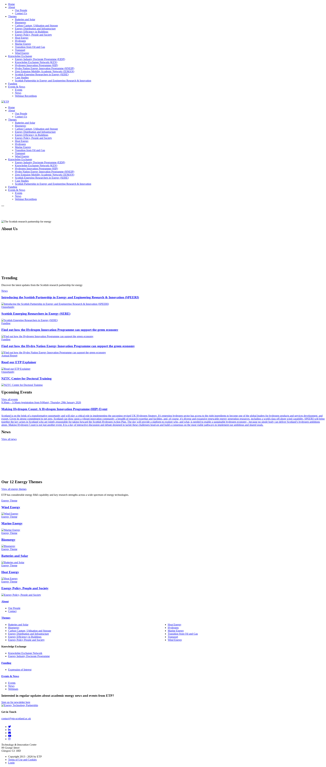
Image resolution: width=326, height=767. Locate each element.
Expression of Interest (19, 669)
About (5, 601)
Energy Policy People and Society (26, 639)
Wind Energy (175, 639)
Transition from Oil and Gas (183, 633)
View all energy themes (13, 489)
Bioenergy (13, 627)
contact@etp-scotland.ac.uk (16, 718)
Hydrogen (173, 627)
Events (11, 682)
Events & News (10, 676)
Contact (12, 611)
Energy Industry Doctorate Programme (29, 656)
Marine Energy (176, 630)
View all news (9, 439)
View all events (9, 399)
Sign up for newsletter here (15, 702)
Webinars (13, 689)
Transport (173, 636)
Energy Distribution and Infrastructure (28, 633)
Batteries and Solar (18, 624)
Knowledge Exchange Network (25, 653)
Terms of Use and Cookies (22, 759)
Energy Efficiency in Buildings (24, 636)
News (11, 685)
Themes (5, 617)
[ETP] (5, 101)
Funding (6, 663)
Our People (14, 608)
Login (11, 762)
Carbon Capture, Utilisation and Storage (29, 630)
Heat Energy (174, 624)
